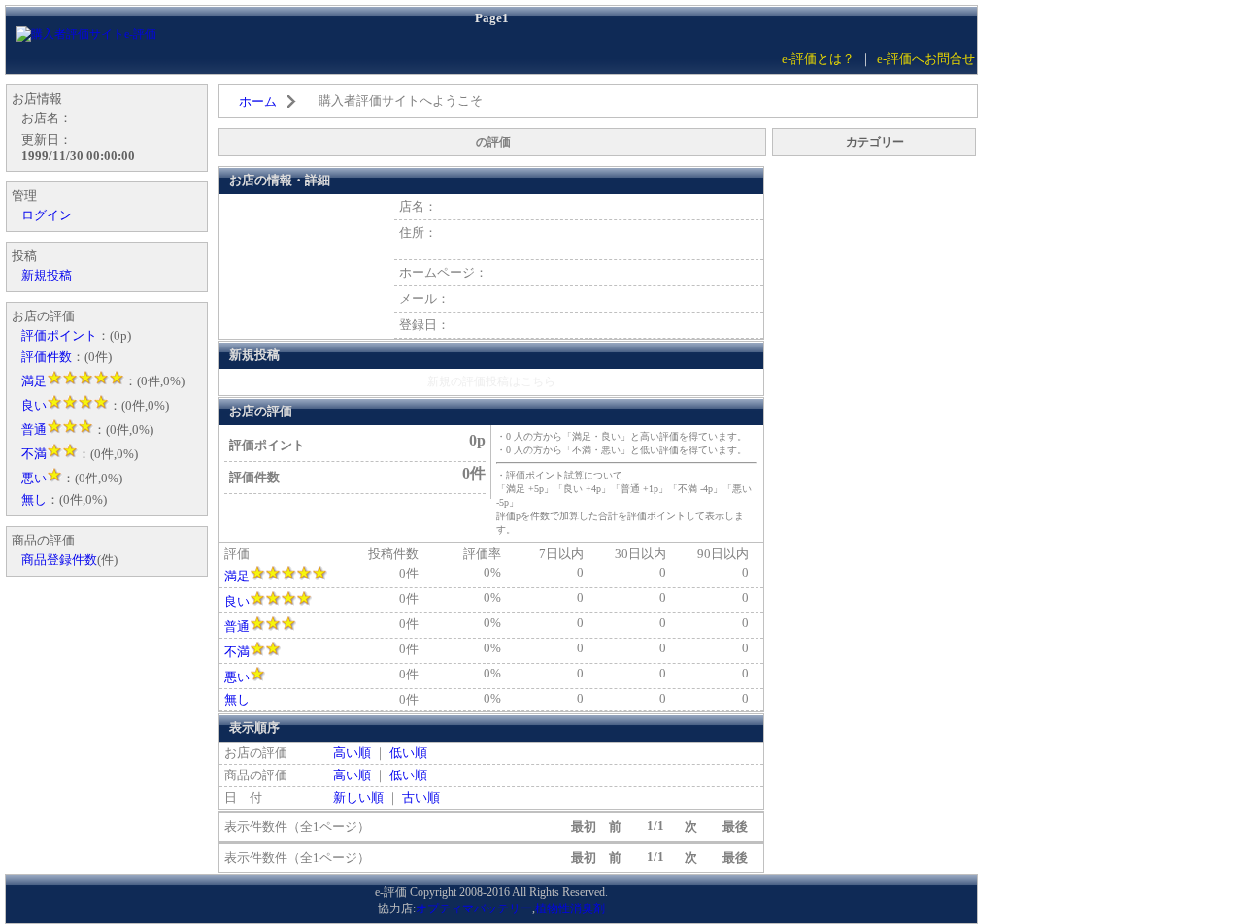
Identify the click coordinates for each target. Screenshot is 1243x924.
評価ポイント (59, 335)
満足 (237, 576)
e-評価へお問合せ (926, 58)
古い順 (421, 797)
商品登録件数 (59, 559)
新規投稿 (46, 275)
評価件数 (46, 356)
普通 (237, 626)
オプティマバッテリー (474, 908)
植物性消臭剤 (570, 908)
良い (237, 601)
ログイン (46, 215)
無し (237, 699)
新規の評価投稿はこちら (491, 381)
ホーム (258, 101)
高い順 (352, 752)
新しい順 (358, 797)
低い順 (408, 752)
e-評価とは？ (818, 58)
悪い (237, 677)
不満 (237, 651)
